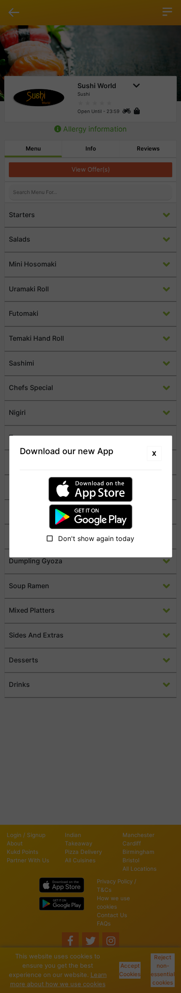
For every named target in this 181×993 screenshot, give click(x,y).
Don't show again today (95, 538)
